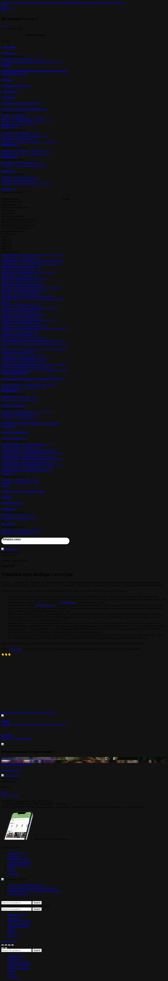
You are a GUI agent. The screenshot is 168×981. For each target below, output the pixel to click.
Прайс (101, 2)
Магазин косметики (87, 2)
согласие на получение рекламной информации (34, 890)
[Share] (6, 945)
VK (11, 8)
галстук (14, 712)
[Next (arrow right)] (6, 947)
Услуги (109, 2)
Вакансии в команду (42, 2)
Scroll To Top (8, 941)
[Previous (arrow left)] (2, 947)
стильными (15, 649)
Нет (7, 25)
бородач (5, 712)
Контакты (118, 2)
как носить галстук (29, 712)
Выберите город (10, 2)
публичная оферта (18, 893)
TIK (16, 795)
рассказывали (68, 602)
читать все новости (12, 770)
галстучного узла (45, 605)
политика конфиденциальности (25, 885)
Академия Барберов (65, 2)
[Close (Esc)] (2, 945)
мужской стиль (48, 712)
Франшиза (25, 2)
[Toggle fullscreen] (9, 945)
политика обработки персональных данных (32, 888)
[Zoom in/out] (12, 945)
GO (3, 11)
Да (2, 25)
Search (37, 902)
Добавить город (11, 539)
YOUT (5, 8)
